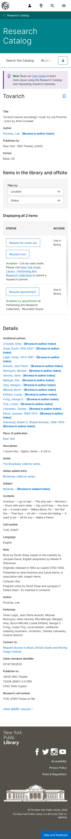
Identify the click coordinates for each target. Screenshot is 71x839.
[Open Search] (52, 5)
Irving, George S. (13, 399)
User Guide (39, 76)
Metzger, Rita (11, 380)
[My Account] (29, 5)
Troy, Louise (10, 404)
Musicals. (8, 488)
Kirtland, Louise (12, 394)
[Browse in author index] (38, 133)
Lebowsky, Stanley (15, 408)
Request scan (17, 254)
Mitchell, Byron (12, 389)
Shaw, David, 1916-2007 (18, 348)
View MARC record (16, 709)
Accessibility (59, 761)
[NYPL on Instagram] (54, 752)
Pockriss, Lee (11, 133)
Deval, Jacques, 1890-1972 (20, 413)
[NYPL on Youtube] (63, 752)
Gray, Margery (12, 385)
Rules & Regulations (54, 774)
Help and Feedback (56, 835)
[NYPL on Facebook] (37, 752)
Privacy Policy (58, 767)
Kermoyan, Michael (14, 370)
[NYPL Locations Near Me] (41, 5)
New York (9, 438)
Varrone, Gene (11, 375)
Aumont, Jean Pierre (15, 366)
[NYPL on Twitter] (46, 752)
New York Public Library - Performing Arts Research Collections (23, 271)
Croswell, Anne (12, 343)
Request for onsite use (23, 242)
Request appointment (22, 291)
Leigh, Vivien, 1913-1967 (18, 357)
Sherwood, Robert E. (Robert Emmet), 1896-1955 (33, 422)
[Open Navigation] (63, 5)
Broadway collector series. (19, 476)
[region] (35, 268)
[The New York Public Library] (5, 6)
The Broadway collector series (21, 463)
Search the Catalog (20, 60)
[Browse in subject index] (33, 488)
